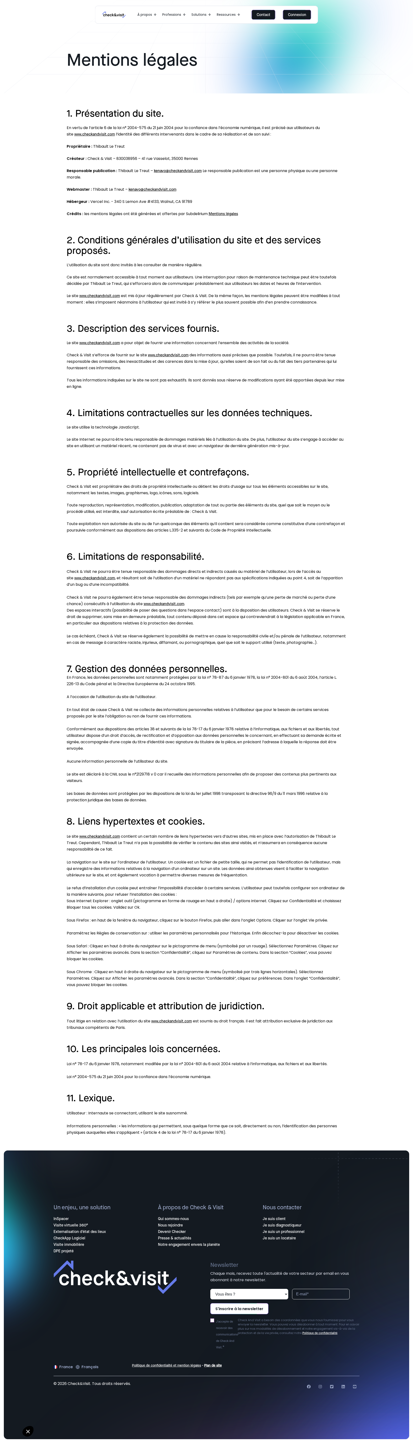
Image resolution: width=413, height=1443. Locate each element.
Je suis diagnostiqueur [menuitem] (282, 1225)
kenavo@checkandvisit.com (178, 170)
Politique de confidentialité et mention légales (166, 1365)
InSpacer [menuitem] (61, 1219)
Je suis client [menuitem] (274, 1219)
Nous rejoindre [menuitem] (170, 1225)
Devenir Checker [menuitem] (172, 1232)
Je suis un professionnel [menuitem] (283, 1232)
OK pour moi (88, 1419)
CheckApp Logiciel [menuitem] (69, 1238)
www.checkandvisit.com (94, 134)
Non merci (21, 1419)
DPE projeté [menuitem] (64, 1251)
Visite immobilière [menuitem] (69, 1245)
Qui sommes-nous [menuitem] (173, 1219)
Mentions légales (223, 213)
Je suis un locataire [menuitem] (279, 1238)
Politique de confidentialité (319, 1333)
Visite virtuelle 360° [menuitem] (71, 1225)
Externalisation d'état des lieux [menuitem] (80, 1232)
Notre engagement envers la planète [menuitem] (189, 1245)
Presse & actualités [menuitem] (174, 1238)
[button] (28, 1431)
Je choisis (54, 1419)
